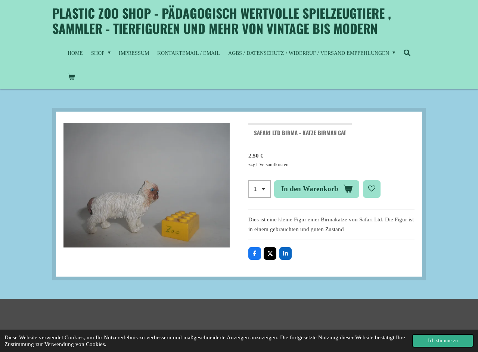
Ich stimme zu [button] (443, 340)
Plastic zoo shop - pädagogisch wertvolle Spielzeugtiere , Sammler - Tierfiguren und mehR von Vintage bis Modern (221, 20)
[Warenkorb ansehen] (71, 77)
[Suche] (407, 53)
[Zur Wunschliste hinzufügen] (372, 189)
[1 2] (259, 189)
